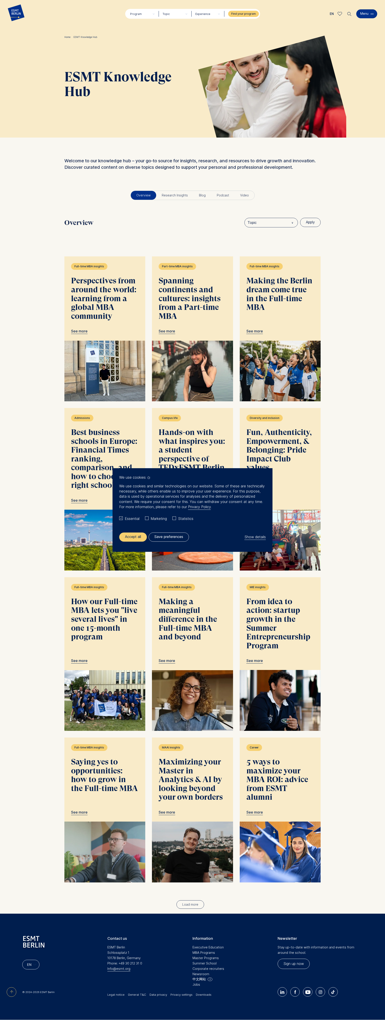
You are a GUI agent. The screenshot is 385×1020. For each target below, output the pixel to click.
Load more (190, 904)
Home (68, 37)
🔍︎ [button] (349, 13)
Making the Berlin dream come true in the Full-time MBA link (280, 328)
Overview (143, 195)
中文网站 (199, 979)
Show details (255, 537)
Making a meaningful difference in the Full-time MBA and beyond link (192, 654)
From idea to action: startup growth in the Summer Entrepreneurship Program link (280, 654)
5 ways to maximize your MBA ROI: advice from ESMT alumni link (280, 810)
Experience (202, 14)
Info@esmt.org (118, 968)
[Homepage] (16, 13)
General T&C (137, 994)
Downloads (203, 994)
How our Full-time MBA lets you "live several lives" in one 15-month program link (104, 654)
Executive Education (208, 947)
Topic (166, 14)
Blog (202, 195)
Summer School (204, 963)
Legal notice (116, 994)
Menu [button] (364, 13)
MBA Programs (203, 952)
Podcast (223, 195)
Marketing (159, 518)
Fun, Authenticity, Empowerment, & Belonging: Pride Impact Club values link (280, 489)
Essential (132, 518)
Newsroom (200, 974)
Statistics (185, 518)
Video (244, 195)
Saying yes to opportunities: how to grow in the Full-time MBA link (104, 810)
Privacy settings (181, 994)
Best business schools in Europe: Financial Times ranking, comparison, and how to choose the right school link (104, 489)
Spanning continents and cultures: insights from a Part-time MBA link (192, 328)
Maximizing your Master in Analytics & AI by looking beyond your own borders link (192, 810)
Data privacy (158, 994)
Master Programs (205, 958)
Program (136, 14)
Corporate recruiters (208, 968)
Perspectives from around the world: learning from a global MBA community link (104, 328)
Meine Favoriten (339, 14)
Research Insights (175, 195)
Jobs (196, 984)
